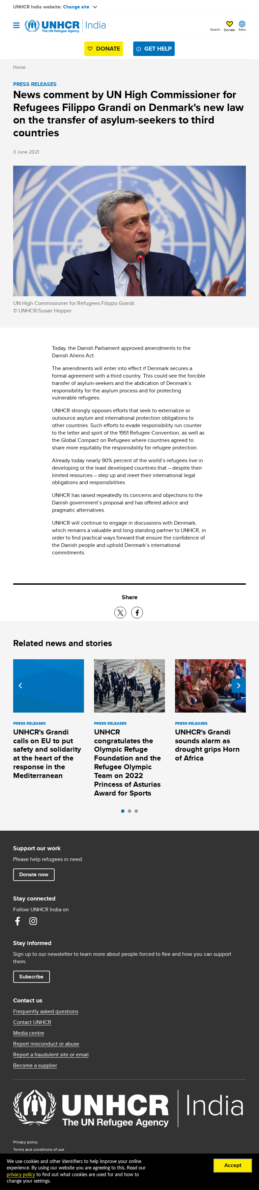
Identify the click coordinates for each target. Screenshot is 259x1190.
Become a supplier (35, 1065)
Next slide (239, 686)
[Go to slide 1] (124, 812)
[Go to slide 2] (131, 812)
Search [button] (215, 29)
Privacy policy (25, 1142)
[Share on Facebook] (137, 612)
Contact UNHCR (32, 1022)
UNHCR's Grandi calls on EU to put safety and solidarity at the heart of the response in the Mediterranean (47, 753)
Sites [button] (242, 29)
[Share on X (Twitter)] (120, 612)
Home (19, 67)
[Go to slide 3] (138, 812)
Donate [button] (229, 29)
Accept (232, 1165)
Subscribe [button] (31, 976)
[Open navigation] (16, 26)
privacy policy (21, 1174)
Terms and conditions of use (38, 1149)
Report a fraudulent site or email (51, 1054)
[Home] (47, 26)
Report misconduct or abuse (46, 1044)
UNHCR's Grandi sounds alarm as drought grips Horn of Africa (207, 745)
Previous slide (20, 686)
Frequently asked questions (45, 1011)
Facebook (17, 921)
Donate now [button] (33, 874)
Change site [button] (76, 6)
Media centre (28, 1033)
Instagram (33, 921)
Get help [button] (158, 48)
